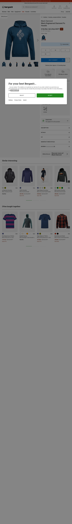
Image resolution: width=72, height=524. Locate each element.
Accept (50, 95)
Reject (22, 95)
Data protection (15, 90)
